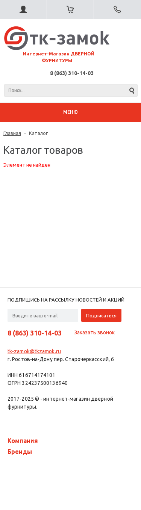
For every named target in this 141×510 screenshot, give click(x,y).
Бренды (20, 451)
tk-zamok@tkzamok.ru (34, 351)
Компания (23, 440)
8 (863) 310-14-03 (72, 73)
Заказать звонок (94, 332)
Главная (12, 133)
